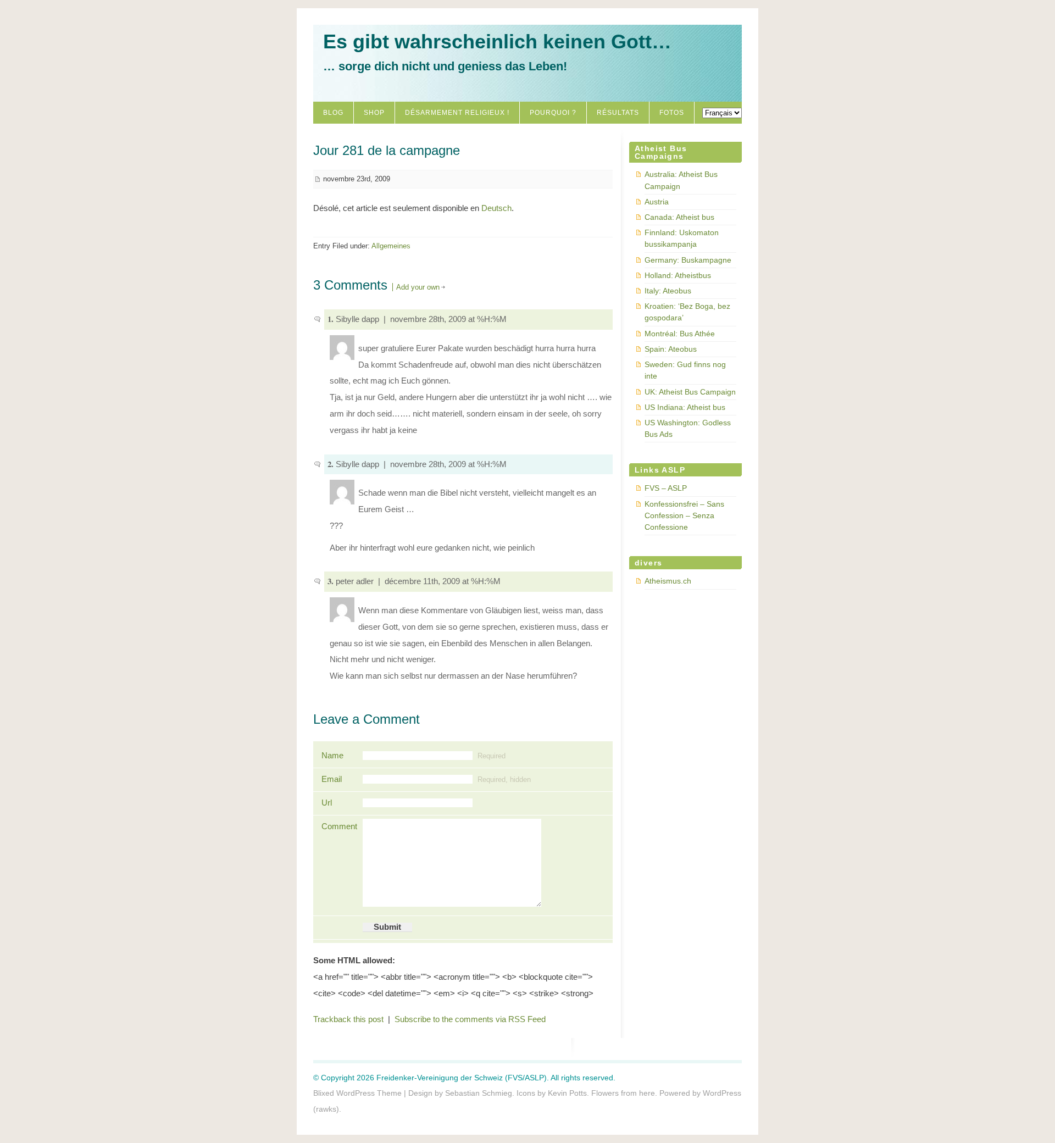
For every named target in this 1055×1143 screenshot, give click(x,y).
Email (331, 779)
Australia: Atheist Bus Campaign (681, 180)
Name (332, 755)
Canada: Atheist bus (679, 217)
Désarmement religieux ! (457, 112)
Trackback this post (348, 1019)
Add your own (418, 287)
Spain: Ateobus (671, 349)
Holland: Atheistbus (678, 275)
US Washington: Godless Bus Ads (688, 428)
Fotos (671, 112)
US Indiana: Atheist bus (685, 407)
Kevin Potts (567, 1093)
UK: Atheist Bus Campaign (690, 391)
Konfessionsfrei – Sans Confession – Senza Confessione (684, 515)
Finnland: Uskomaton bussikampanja (682, 238)
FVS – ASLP (666, 488)
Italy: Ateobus (668, 290)
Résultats (618, 112)
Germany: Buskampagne (688, 260)
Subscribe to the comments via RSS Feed (470, 1019)
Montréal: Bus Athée (680, 333)
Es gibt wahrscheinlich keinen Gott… (497, 42)
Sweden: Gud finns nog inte (685, 370)
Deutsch (496, 208)
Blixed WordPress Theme (357, 1093)
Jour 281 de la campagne (386, 150)
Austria (657, 201)
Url (326, 802)
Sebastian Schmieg (478, 1093)
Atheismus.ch (668, 580)
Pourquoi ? (553, 112)
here (647, 1093)
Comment (337, 826)
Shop (374, 112)
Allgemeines (390, 246)
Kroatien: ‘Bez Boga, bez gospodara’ (687, 312)
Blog (333, 112)
